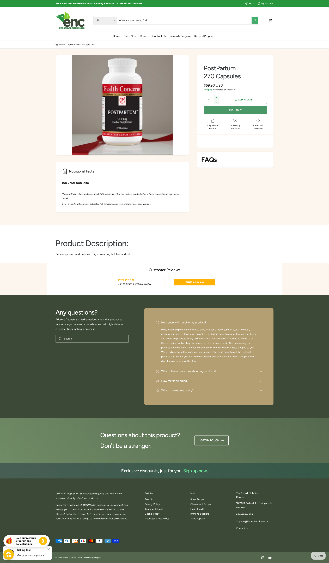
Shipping (208, 89)
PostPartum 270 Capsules (81, 44)
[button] (270, 20)
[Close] (48, 549)
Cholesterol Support (201, 504)
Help (251, 3)
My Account (267, 3)
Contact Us (242, 528)
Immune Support (199, 513)
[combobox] (188, 20)
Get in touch (209, 440)
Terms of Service (154, 508)
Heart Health (197, 508)
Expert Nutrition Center (72, 557)
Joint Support (197, 518)
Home (62, 44)
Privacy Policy (152, 504)
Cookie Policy (152, 513)
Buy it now (235, 109)
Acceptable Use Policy (157, 518)
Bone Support (197, 499)
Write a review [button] (194, 282)
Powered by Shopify (92, 557)
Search (149, 499)
